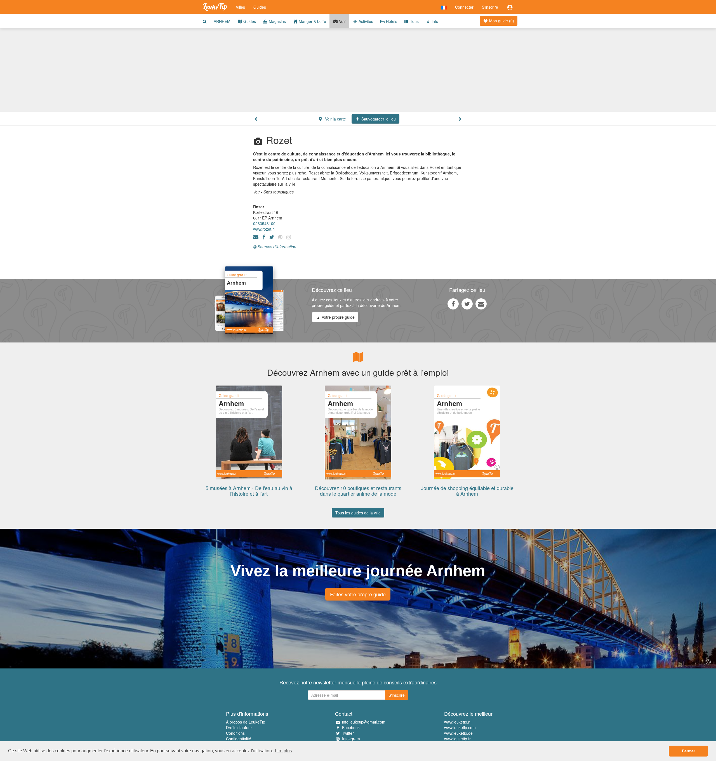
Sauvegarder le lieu (378, 119)
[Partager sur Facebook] (453, 303)
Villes (240, 7)
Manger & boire (312, 21)
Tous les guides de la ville (358, 513)
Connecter (464, 7)
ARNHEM (222, 21)
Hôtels (391, 21)
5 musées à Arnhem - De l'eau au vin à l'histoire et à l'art (249, 490)
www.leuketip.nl (457, 722)
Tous (414, 21)
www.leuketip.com (460, 727)
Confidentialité (238, 738)
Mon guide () (501, 20)
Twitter (348, 733)
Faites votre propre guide (358, 594)
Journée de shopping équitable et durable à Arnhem (467, 490)
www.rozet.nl (264, 229)
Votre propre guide (338, 317)
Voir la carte (335, 119)
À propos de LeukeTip (245, 722)
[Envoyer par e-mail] (481, 303)
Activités (365, 21)
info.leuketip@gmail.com (363, 722)
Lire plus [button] (283, 750)
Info (434, 21)
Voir (342, 21)
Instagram (351, 738)
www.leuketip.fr (457, 738)
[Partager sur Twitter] (467, 303)
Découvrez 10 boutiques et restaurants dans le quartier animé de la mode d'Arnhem (358, 493)
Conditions (235, 733)
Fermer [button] (688, 751)
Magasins (277, 21)
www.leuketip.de (458, 733)
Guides (259, 7)
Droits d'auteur (239, 727)
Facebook (351, 727)
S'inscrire (490, 7)
